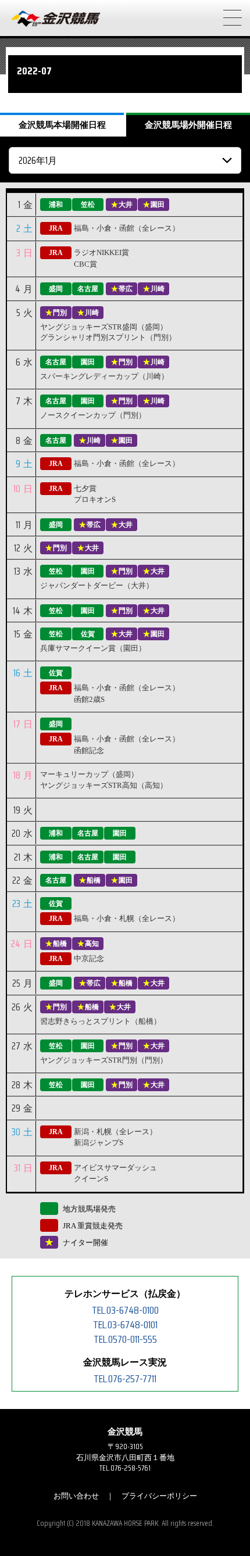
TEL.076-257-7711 (125, 1379)
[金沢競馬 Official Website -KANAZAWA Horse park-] (56, 19)
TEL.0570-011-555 (125, 1339)
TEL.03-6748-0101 (125, 1325)
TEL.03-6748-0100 (125, 1310)
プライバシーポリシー (159, 1496)
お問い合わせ (76, 1496)
